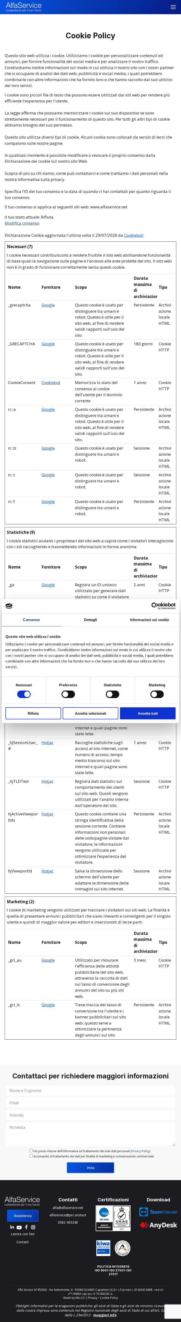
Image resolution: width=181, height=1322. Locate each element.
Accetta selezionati (90, 713)
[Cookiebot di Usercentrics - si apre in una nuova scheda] (155, 606)
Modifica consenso (22, 223)
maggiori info (105, 1315)
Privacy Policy (140, 1151)
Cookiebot (133, 235)
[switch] (68, 694)
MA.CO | (82, 1298)
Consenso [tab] (31, 620)
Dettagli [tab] (90, 620)
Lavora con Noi (22, 1234)
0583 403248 (68, 1222)
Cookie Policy (109, 1298)
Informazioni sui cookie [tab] (149, 620)
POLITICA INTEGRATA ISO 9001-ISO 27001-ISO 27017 (113, 1270)
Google (48, 305)
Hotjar (47, 742)
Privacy (92, 1298)
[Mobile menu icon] (173, 7)
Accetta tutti (148, 713)
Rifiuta (33, 713)
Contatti (22, 1242)
